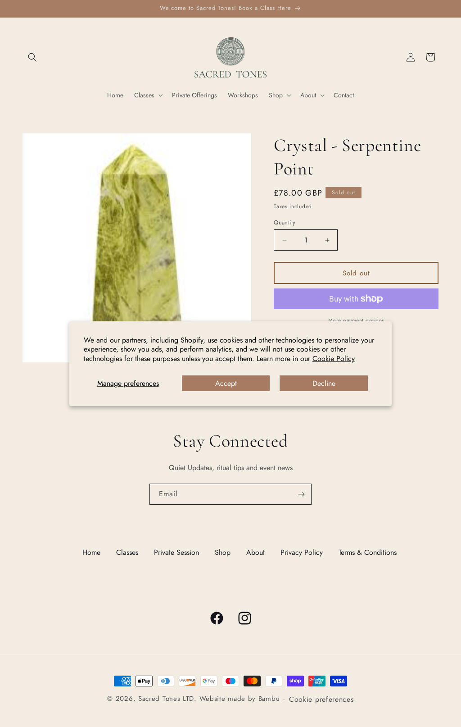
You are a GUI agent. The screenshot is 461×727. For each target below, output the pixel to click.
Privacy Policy (301, 552)
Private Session (176, 552)
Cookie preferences (321, 699)
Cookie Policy (333, 358)
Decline (323, 383)
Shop (222, 552)
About (255, 552)
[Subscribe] (301, 494)
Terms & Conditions (368, 552)
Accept (226, 383)
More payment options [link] (356, 320)
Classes (127, 552)
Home (91, 552)
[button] (32, 57)
